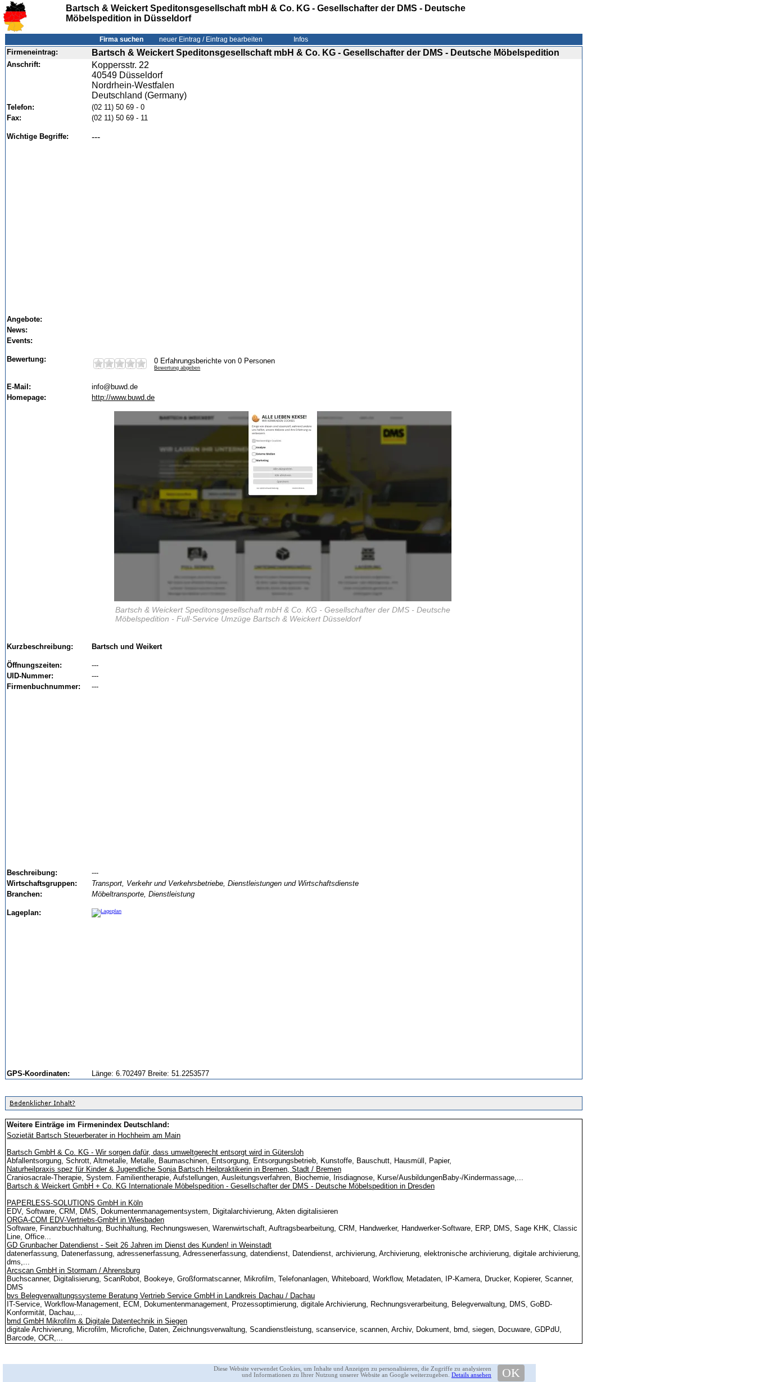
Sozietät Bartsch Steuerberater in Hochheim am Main (93, 1135)
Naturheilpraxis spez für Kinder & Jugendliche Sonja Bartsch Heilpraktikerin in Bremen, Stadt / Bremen (174, 1169)
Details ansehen (471, 1374)
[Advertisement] (333, 223)
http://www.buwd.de (123, 397)
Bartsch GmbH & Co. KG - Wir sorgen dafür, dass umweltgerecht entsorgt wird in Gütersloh (155, 1152)
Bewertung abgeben (177, 368)
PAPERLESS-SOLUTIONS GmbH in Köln (75, 1203)
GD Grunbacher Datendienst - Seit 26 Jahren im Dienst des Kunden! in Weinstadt (139, 1245)
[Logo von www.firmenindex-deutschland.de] (15, 29)
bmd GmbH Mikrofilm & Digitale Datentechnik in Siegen (97, 1321)
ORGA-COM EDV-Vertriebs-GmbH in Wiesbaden (85, 1220)
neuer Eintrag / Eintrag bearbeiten (211, 39)
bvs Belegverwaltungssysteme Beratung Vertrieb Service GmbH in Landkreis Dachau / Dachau (161, 1295)
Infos (300, 39)
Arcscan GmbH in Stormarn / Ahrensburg (73, 1270)
